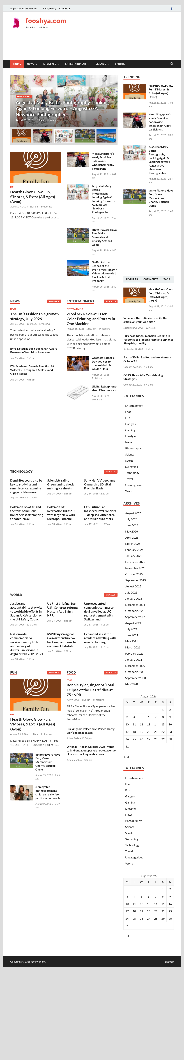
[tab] (132, 279)
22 (163, 731)
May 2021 (131, 641)
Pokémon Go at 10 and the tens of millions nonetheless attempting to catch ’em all (26, 513)
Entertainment (75, 63)
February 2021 (134, 653)
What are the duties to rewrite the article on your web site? (145, 319)
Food (69, 680)
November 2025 (135, 568)
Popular (132, 279)
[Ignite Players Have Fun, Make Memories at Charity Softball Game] (78, 230)
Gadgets (130, 424)
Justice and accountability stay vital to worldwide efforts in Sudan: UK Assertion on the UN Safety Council (26, 611)
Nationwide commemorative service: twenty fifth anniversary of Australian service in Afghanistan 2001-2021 (26, 644)
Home (17, 63)
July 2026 (131, 519)
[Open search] (172, 64)
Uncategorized (134, 485)
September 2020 (135, 678)
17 (127, 731)
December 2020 (135, 665)
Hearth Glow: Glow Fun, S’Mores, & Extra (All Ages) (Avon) (32, 197)
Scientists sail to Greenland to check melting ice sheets (60, 484)
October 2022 (134, 610)
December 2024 (135, 604)
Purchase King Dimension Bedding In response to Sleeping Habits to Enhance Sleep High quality (148, 339)
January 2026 (133, 555)
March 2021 (132, 647)
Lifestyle (49, 63)
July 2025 (131, 592)
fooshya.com (46, 20)
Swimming (131, 466)
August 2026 (133, 513)
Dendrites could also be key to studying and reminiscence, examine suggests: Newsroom (26, 486)
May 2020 (131, 684)
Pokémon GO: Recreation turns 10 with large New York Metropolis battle (61, 513)
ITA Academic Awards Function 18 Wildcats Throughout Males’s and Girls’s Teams (32, 370)
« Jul (126, 756)
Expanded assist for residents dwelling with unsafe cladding (100, 638)
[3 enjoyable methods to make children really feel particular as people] (21, 787)
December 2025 (135, 562)
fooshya (54, 120)
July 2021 (131, 629)
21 (155, 731)
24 (127, 739)
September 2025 (135, 580)
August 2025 (133, 586)
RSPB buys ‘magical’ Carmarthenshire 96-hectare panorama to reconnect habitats (61, 640)
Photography (24, 96)
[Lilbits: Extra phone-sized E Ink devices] (78, 386)
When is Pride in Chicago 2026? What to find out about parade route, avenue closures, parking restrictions (91, 750)
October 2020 (134, 671)
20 (148, 731)
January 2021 (133, 659)
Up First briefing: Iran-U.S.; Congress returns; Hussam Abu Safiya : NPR (62, 609)
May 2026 (131, 531)
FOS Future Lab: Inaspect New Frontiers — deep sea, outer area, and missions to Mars (100, 513)
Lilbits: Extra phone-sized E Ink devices (104, 388)
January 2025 (133, 598)
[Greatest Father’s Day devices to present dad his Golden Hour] (78, 358)
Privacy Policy (49, 8)
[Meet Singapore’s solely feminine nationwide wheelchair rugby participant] (78, 154)
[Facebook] (171, 8)
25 (134, 739)
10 (127, 724)
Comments (150, 279)
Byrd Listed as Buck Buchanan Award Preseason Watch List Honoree (33, 350)
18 (134, 731)
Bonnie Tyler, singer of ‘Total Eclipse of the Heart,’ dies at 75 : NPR (90, 690)
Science (101, 63)
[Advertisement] (108, 47)
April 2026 (131, 537)
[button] (112, 101)
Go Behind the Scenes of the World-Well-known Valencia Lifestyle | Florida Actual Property (104, 271)
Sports (120, 63)
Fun (12, 187)
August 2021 (133, 623)
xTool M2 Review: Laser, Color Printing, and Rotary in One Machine (91, 319)
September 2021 (135, 616)
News (30, 63)
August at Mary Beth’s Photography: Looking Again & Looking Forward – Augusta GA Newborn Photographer (104, 199)
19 (141, 731)
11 (134, 724)
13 (148, 724)
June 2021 (131, 635)
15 (163, 724)
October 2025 (134, 574)
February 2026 (134, 549)
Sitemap (169, 961)
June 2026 (131, 525)
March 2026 (132, 543)
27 (148, 739)
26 (141, 739)
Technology (132, 472)
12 (141, 724)
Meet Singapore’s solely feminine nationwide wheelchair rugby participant (103, 161)
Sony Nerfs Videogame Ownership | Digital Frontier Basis (99, 484)
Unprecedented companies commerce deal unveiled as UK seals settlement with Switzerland (99, 611)
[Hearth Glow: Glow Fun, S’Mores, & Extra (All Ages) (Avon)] (35, 154)
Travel (129, 478)
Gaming (130, 430)
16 (170, 724)
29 (163, 739)
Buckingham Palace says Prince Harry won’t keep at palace (91, 730)
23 (170, 731)
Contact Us (64, 8)
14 (155, 724)
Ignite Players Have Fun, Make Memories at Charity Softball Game (104, 237)
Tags (167, 279)
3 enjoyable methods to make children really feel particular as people (48, 792)
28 (155, 739)
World (129, 491)
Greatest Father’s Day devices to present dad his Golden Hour (103, 363)
